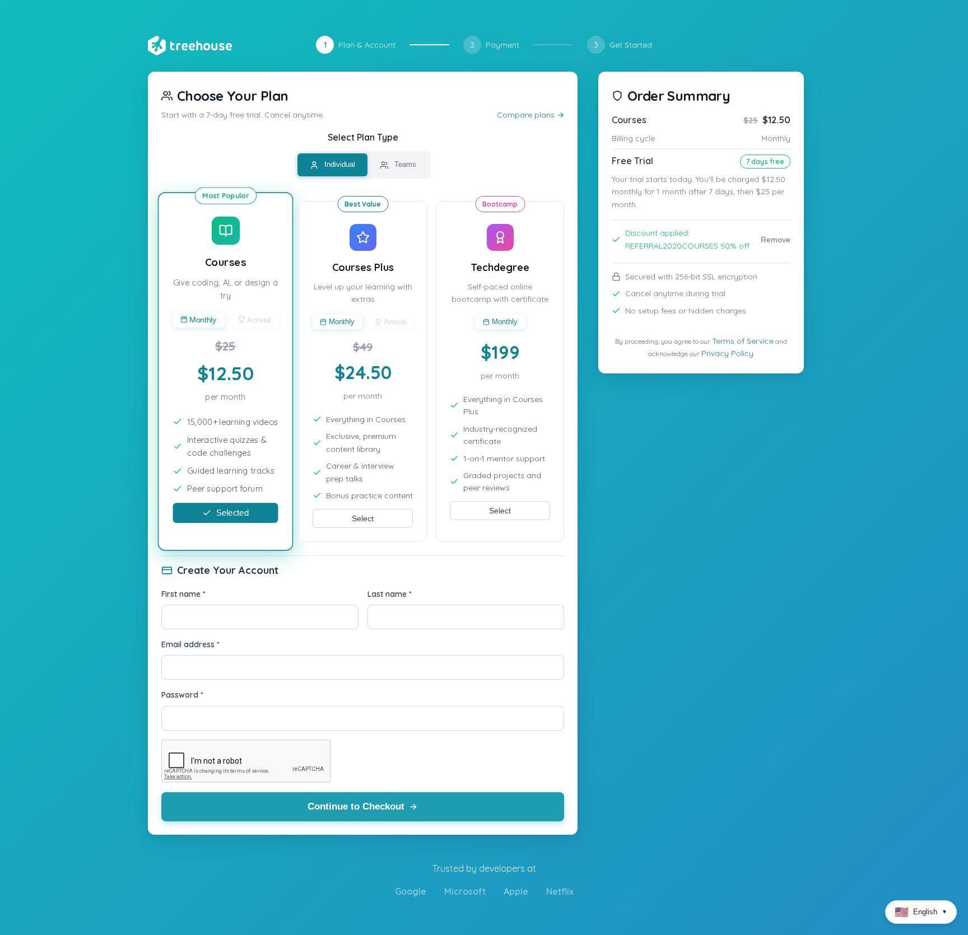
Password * (182, 695)
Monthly (202, 319)
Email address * (190, 644)
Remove (775, 239)
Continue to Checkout (356, 806)
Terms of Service (743, 341)
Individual (338, 164)
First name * (183, 594)
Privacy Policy (727, 353)
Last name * (389, 594)
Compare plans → (530, 115)
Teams (404, 164)
